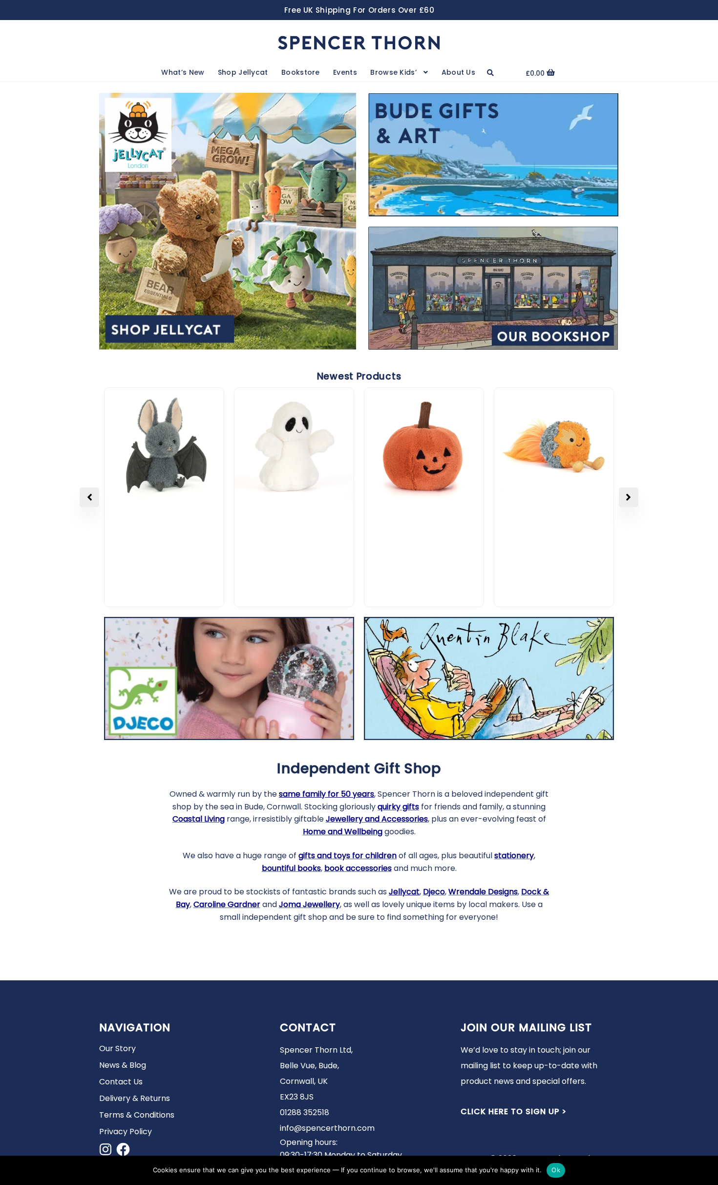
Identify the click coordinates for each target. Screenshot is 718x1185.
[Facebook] (123, 1149)
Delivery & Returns (134, 1098)
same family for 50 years (326, 794)
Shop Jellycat (243, 72)
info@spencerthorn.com (327, 1128)
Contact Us (121, 1081)
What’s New (182, 72)
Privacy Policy (125, 1131)
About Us (458, 72)
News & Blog (122, 1065)
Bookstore (300, 72)
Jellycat (404, 891)
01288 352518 (304, 1112)
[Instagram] (105, 1149)
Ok (555, 1170)
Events (345, 72)
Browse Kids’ (393, 72)
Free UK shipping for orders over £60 (359, 10)
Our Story (117, 1048)
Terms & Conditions (136, 1115)
